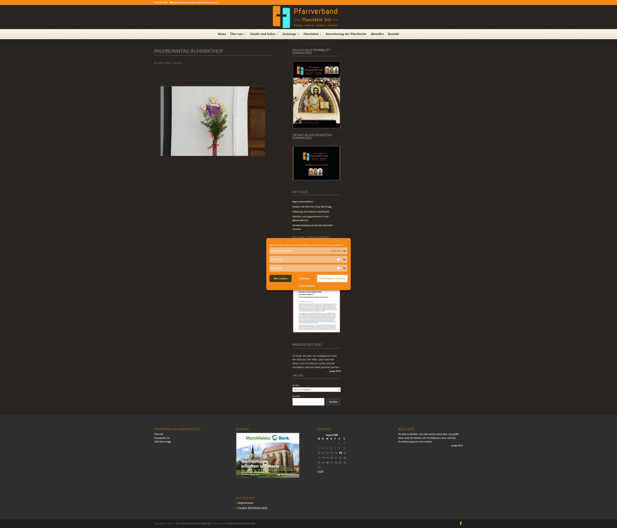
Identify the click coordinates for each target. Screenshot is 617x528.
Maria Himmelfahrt (302, 201)
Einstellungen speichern (332, 278)
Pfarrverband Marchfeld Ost (196, 523)
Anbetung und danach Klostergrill (310, 211)
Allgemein (177, 62)
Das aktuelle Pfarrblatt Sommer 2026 (311, 51)
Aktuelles (377, 34)
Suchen (296, 396)
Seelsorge (289, 34)
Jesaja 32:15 (335, 371)
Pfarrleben (311, 34)
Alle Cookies (280, 278)
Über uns (236, 34)
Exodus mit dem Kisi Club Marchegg (311, 206)
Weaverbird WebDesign (242, 523)
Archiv (295, 385)
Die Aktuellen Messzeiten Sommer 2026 (312, 136)
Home (222, 34)
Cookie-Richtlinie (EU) (252, 508)
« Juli (320, 471)
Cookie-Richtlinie (307, 285)
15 (340, 453)
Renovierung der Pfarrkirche (346, 34)
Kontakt (393, 34)
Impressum (245, 503)
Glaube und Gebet (262, 34)
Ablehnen (304, 278)
